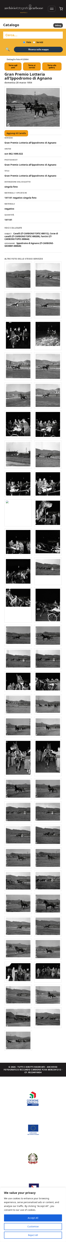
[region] (33, 1214)
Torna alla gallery (51, 66)
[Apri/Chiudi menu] (52, 9)
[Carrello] (61, 9)
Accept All (33, 1217)
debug (58, 25)
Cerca (7, 49)
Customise (33, 1226)
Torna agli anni (12, 66)
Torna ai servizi (31, 66)
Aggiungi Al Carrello (16, 133)
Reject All (33, 1235)
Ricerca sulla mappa (38, 49)
